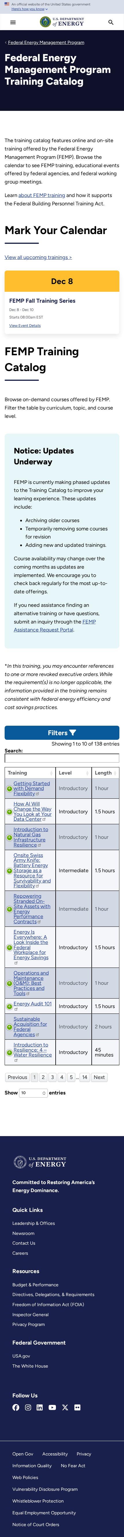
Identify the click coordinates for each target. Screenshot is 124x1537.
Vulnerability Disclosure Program (45, 1489)
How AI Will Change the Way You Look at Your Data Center (33, 811)
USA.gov (21, 1356)
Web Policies (25, 1477)
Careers (20, 1253)
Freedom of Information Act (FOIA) (48, 1304)
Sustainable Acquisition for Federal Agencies (30, 1026)
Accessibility (55, 1454)
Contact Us (23, 1243)
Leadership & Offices (33, 1223)
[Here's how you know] (62, 7)
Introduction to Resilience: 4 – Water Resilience (33, 1050)
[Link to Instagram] (28, 1408)
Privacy (84, 1454)
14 (84, 1077)
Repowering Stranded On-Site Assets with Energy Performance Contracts (32, 908)
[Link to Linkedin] (40, 1408)
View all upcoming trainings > (38, 257)
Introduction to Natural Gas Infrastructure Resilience (31, 836)
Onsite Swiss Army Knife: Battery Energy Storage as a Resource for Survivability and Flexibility (32, 870)
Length (103, 773)
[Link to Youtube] (52, 1408)
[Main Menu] (13, 22)
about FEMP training (41, 195)
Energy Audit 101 (33, 1004)
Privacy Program (28, 1324)
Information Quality (32, 1465)
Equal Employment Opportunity (44, 1512)
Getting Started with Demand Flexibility (32, 788)
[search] (111, 22)
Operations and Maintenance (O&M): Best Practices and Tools (31, 983)
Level (65, 773)
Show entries (35, 1093)
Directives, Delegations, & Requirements (53, 1294)
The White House (30, 1366)
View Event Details (25, 325)
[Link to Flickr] (77, 1408)
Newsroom (23, 1233)
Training (17, 773)
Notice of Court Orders (35, 1524)
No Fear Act (73, 1465)
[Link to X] (65, 1408)
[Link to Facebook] (15, 1408)
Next (99, 1077)
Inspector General (30, 1314)
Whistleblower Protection (38, 1501)
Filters (58, 733)
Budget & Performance (35, 1284)
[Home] (62, 27)
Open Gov (22, 1454)
